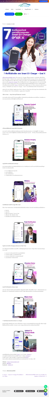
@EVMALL (9, 363)
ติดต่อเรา (37, 9)
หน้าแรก (7, 9)
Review (27, 357)
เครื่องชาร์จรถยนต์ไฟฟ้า (11, 370)
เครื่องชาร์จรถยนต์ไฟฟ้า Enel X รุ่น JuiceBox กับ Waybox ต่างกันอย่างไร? (36, 375)
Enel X (16, 85)
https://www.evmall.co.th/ (13, 362)
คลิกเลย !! (29, 354)
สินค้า (12, 9)
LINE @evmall (18, 14)
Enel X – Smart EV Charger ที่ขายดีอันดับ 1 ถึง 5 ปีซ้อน (13, 375)
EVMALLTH (10, 365)
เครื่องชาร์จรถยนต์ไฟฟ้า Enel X (9, 77)
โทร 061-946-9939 (9, 14)
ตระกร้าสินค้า (18, 9)
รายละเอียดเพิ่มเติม (43, 1)
